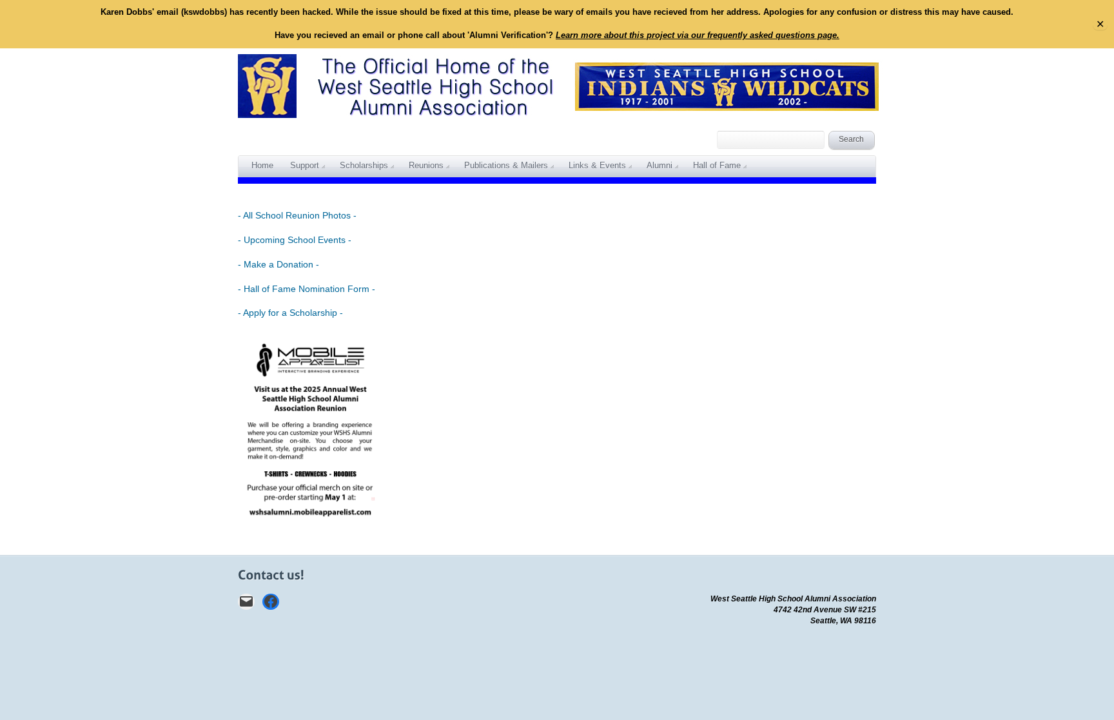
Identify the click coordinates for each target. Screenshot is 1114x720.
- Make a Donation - (278, 264)
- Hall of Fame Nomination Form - (306, 289)
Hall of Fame (717, 165)
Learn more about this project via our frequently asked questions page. (697, 35)
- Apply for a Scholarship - (290, 312)
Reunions (426, 165)
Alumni (659, 165)
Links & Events (597, 165)
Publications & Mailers (506, 165)
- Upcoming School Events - (294, 240)
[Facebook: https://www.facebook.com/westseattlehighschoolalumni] (270, 602)
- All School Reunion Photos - (297, 215)
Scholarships (364, 165)
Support (304, 165)
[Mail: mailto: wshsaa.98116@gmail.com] (246, 602)
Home (262, 165)
